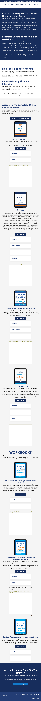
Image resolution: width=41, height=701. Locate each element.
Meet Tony (30, 5)
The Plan (9, 5)
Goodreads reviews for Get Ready (15, 264)
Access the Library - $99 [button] (20, 684)
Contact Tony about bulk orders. (14, 76)
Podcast (17, 4)
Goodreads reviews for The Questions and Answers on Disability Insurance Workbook (23, 592)
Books (26, 4)
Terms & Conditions (6, 693)
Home (5, 4)
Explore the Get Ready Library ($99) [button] (20, 118)
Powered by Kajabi (35, 698)
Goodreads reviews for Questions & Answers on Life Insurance (21, 341)
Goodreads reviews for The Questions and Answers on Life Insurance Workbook (22, 512)
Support (12, 4)
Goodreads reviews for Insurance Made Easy (17, 424)
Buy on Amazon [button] (20, 148)
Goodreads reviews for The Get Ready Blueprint (18, 165)
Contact (34, 4)
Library (22, 4)
